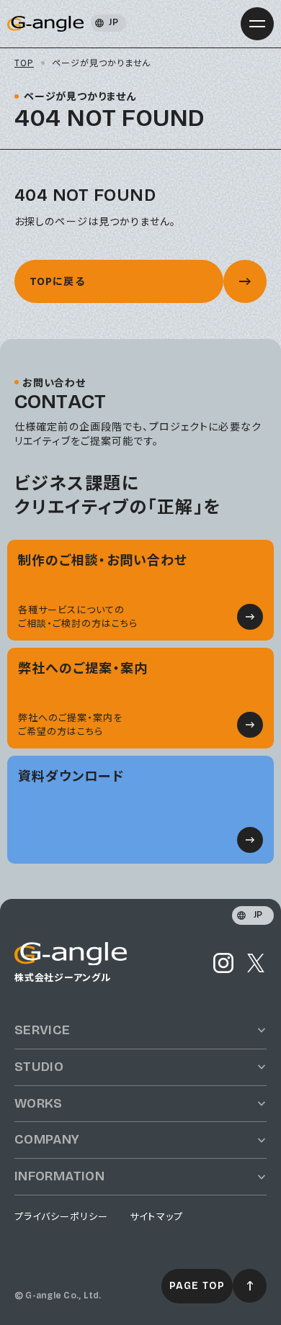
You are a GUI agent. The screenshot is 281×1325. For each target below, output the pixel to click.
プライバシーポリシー (61, 1216)
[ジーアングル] (70, 956)
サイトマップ (156, 1216)
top (24, 62)
